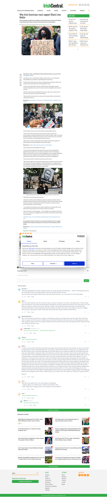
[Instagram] (85, 5)
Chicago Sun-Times (28, 75)
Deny (32, 263)
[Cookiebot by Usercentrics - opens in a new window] (78, 236)
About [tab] (78, 241)
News (63, 475)
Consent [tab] (29, 241)
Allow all (74, 263)
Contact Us (48, 480)
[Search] (89, 11)
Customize (52, 263)
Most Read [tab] (72, 16)
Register (47, 488)
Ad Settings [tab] (62, 241)
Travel (63, 482)
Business (64, 477)
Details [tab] (45, 241)
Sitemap (47, 490)
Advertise (48, 482)
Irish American (32, 230)
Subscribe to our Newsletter (25, 481)
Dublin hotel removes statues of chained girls (40, 145)
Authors (47, 475)
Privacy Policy (49, 484)
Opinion (64, 478)
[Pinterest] (88, 5)
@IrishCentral (42, 24)
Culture (64, 480)
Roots (63, 484)
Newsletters (73, 5)
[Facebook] (80, 5)
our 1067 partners (31, 248)
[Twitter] (83, 5)
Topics (46, 477)
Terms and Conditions (51, 486)
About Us (47, 478)
